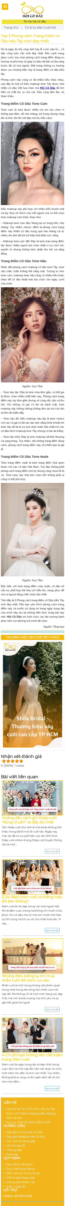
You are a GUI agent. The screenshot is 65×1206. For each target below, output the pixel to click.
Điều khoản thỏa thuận (23, 1173)
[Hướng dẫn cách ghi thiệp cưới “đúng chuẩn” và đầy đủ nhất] (32, 798)
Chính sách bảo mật (20, 1177)
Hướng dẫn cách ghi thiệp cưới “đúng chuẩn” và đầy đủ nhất (29, 820)
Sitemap (12, 1154)
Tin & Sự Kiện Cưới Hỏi (40, 27)
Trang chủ (11, 27)
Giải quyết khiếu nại (20, 1182)
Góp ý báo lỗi (15, 1186)
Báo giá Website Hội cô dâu (25, 1136)
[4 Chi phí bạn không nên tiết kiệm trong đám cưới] (32, 1035)
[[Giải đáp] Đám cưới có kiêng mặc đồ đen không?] (32, 877)
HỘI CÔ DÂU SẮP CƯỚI (33, 1122)
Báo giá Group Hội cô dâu (24, 1132)
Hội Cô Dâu (47, 87)
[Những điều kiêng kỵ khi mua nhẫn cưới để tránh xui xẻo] (32, 956)
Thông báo (14, 1150)
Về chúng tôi (15, 1145)
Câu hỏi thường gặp (20, 1141)
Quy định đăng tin (19, 1164)
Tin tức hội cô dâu (35, 21)
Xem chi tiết (52, 851)
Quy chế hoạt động (20, 1168)
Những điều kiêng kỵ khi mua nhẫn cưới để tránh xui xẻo (28, 978)
